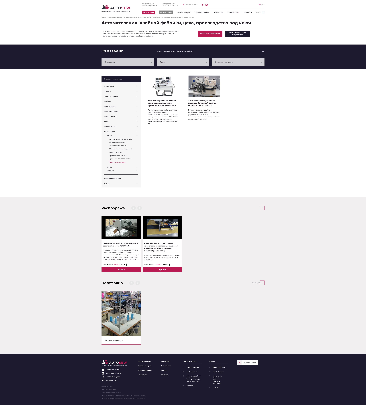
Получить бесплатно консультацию (237, 34)
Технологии (218, 12)
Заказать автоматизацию (210, 34)
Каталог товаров (183, 12)
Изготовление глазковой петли (120, 139)
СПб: (149, 5)
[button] (133, 208)
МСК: (170, 5)
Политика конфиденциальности (112, 392)
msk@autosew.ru (218, 372)
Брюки (109, 135)
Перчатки (110, 170)
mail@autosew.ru (191, 372)
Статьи (164, 370)
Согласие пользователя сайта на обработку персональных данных (123, 395)
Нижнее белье (110, 116)
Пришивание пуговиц (117, 162)
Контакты (248, 12)
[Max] (206, 4)
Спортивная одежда (112, 178)
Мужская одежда (111, 111)
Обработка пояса (115, 152)
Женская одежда (111, 96)
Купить (121, 269)
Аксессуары (109, 86)
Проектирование (202, 12)
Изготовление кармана (117, 142)
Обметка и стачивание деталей (120, 149)
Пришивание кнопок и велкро (120, 159)
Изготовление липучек (117, 146)
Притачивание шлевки (117, 156)
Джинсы (107, 91)
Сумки (107, 183)
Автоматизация (144, 361)
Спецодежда (109, 131)
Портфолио (165, 361)
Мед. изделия (109, 106)
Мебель (107, 101)
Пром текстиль (110, 126)
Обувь (106, 121)
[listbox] (128, 62)
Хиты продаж (148, 12)
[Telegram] (202, 4)
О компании (166, 366)
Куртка (109, 167)
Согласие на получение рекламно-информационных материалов (123, 398)
